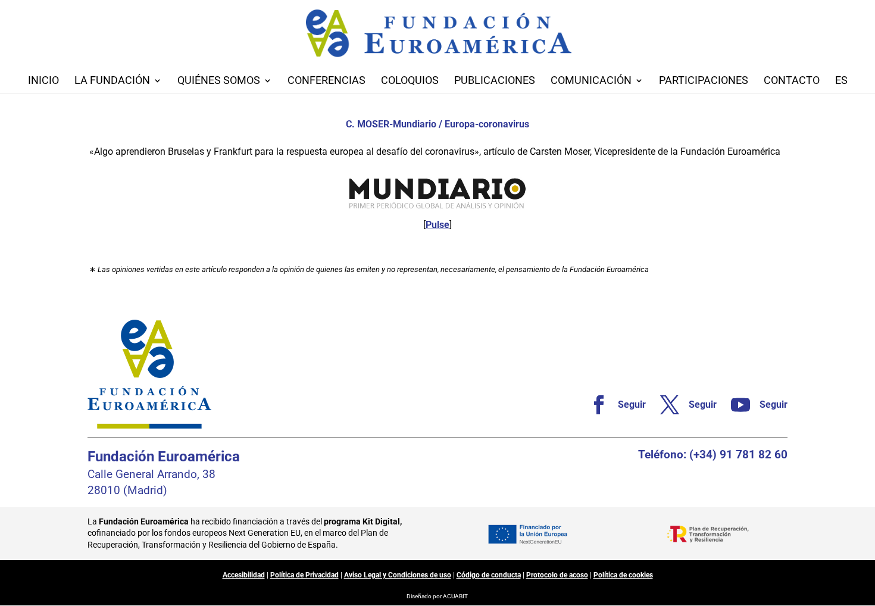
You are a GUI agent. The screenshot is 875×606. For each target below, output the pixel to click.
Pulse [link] (437, 224)
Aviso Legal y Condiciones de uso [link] (397, 575)
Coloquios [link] (410, 81)
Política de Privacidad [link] (304, 575)
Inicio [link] (43, 81)
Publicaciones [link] (494, 81)
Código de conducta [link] (489, 575)
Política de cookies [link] (623, 575)
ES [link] (841, 81)
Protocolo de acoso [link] (557, 575)
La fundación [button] (112, 81)
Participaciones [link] (703, 81)
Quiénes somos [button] (218, 81)
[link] (613, 405)
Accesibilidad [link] (244, 575)
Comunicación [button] (591, 81)
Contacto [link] (792, 81)
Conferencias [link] (326, 81)
